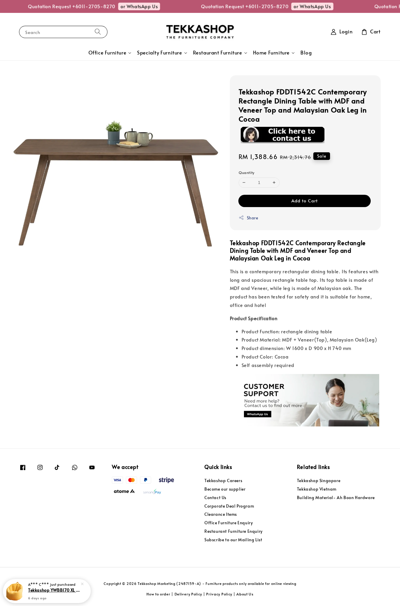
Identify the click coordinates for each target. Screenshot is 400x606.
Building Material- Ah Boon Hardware (336, 497)
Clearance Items (220, 514)
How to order (158, 594)
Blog (306, 52)
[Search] (97, 31)
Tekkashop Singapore (318, 480)
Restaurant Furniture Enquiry (233, 531)
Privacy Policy (219, 594)
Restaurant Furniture (217, 52)
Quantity (246, 172)
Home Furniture (271, 52)
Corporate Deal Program (229, 506)
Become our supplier (224, 489)
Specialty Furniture (159, 52)
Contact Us (215, 497)
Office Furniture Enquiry (228, 522)
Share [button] (252, 218)
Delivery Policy (188, 594)
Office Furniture (107, 52)
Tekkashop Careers (223, 480)
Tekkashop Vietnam (316, 489)
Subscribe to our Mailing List (233, 539)
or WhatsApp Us (133, 6)
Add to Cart (304, 200)
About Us (245, 594)
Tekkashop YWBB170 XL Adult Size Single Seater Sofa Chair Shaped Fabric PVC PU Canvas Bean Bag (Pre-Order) (54, 590)
